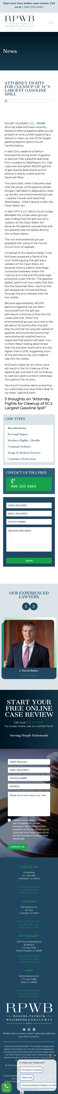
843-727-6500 (34, 722)
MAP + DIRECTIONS (29, 893)
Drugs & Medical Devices (24, 452)
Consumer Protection (21, 458)
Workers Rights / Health (24, 440)
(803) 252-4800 (32, 921)
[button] (26, 606)
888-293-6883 (23, 486)
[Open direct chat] (50, 1055)
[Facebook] (24, 1029)
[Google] (29, 1029)
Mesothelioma (17, 428)
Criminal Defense (19, 446)
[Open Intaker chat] (22, 1092)
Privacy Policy (12, 1068)
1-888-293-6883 (32, 7)
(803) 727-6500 (33, 990)
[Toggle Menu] (51, 22)
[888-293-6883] (13, 481)
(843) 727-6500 (33, 887)
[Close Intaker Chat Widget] (55, 1055)
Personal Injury (18, 434)
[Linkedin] (34, 1029)
